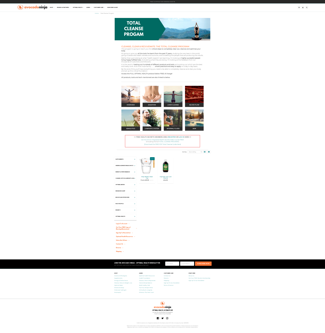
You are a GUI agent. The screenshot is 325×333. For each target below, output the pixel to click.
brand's (118, 210)
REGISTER (172, 137)
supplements (119, 159)
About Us (191, 276)
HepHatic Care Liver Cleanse (166, 177)
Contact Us (119, 244)
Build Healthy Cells (144, 285)
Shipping (118, 251)
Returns (118, 248)
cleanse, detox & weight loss (125, 178)
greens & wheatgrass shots (124, 165)
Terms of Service (168, 285)
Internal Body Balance (145, 283)
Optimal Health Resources (124, 236)
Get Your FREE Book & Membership (199, 278)
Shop (51, 7)
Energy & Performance (121, 280)
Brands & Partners (63, 7)
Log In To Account (121, 224)
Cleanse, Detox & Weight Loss (123, 283)
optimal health (120, 216)
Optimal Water (118, 285)
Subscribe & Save (112, 7)
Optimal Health (77, 7)
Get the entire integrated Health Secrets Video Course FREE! (162, 140)
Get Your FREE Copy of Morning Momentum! (123, 228)
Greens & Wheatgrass (120, 276)
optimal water (120, 184)
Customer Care (98, 7)
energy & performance (123, 172)
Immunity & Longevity (145, 290)
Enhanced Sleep (119, 287)
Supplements (118, 278)
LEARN (88, 7)
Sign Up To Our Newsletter (172, 283)
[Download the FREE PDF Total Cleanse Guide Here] (162, 144)
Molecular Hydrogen (120, 290)
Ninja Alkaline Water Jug (147, 177)
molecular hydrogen (122, 197)
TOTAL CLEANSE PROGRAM (168, 141)
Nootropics (117, 292)
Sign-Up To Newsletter (123, 233)
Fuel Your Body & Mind (146, 287)
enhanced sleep (120, 191)
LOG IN (181, 137)
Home (97, 13)
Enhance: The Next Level (146, 292)
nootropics (120, 203)
